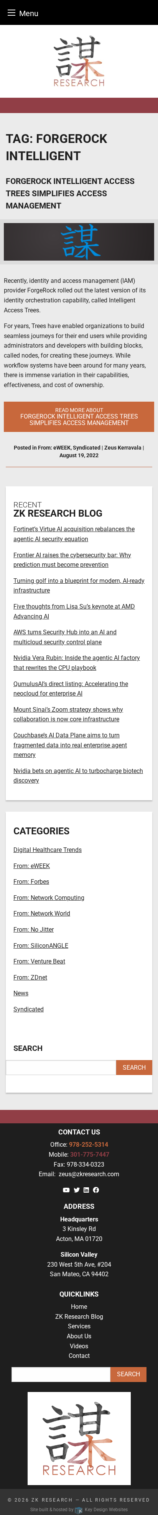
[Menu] (11, 12)
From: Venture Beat (39, 961)
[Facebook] (96, 1190)
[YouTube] (66, 1190)
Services (79, 1326)
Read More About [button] (79, 417)
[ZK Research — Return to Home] (79, 61)
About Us (79, 1336)
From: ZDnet (30, 977)
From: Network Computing (48, 897)
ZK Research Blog (79, 1316)
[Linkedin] (86, 1190)
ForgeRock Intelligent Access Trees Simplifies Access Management (70, 193)
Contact (79, 1355)
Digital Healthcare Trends (47, 850)
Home (79, 1306)
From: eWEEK (54, 448)
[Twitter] (77, 1190)
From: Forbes (31, 881)
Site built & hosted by (79, 1509)
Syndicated (86, 448)
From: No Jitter (33, 929)
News (20, 993)
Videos (79, 1346)
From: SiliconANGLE (40, 945)
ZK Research (52, 1500)
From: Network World (41, 913)
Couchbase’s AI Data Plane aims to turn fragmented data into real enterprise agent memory (70, 745)
